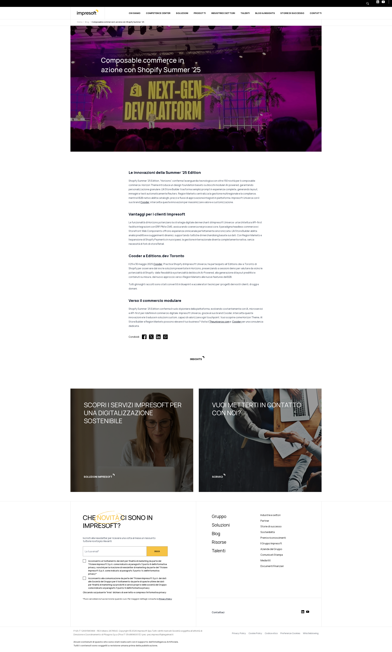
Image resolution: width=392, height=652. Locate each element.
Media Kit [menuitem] (265, 560)
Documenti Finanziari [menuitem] (272, 566)
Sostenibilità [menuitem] (267, 532)
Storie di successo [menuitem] (271, 526)
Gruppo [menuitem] (219, 516)
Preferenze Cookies (290, 633)
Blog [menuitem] (216, 533)
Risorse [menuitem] (219, 542)
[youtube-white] (383, 2)
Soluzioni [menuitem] (221, 525)
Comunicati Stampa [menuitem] (271, 554)
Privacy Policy (239, 633)
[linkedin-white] (378, 2)
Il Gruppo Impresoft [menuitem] (271, 543)
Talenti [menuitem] (218, 551)
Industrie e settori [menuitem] (270, 515)
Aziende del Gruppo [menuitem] (271, 549)
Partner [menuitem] (264, 520)
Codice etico (271, 633)
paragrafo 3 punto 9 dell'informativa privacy (127, 587)
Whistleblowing (310, 633)
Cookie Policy (255, 633)
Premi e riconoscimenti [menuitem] (273, 537)
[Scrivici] (260, 440)
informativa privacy (156, 592)
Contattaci (218, 612)
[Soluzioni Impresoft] (131, 440)
